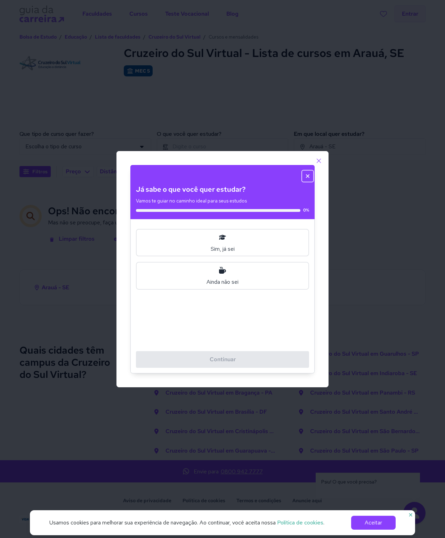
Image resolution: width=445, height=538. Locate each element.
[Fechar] (318, 160)
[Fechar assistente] (307, 176)
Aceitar (373, 522)
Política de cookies (300, 522)
